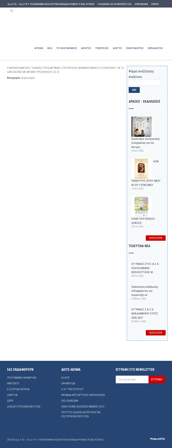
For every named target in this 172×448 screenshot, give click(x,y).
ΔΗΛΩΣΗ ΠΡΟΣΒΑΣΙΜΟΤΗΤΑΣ (24, 406)
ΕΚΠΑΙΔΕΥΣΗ (155, 48)
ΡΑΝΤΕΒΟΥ (13, 383)
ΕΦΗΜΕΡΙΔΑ (68, 383)
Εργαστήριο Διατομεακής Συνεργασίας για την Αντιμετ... (145, 143)
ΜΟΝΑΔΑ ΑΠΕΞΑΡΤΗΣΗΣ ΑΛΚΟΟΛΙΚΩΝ (83, 395)
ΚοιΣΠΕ (65, 377)
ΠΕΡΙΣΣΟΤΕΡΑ (155, 238)
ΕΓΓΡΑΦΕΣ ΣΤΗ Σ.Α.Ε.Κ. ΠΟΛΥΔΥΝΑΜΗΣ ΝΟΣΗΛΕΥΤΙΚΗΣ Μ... (145, 268)
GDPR (10, 400)
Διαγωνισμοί (28, 77)
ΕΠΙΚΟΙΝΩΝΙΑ (141, 4)
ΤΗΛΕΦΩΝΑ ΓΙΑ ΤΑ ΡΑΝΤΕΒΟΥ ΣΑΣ (115, 4)
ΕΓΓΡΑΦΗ (156, 379)
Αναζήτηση (135, 76)
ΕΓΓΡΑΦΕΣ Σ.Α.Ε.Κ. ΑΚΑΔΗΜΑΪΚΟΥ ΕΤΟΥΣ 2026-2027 (144, 313)
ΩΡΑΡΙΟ (155, 4)
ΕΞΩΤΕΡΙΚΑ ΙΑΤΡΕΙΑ (18, 389)
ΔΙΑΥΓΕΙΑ (12, 395)
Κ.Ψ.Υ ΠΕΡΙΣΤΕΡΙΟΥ (72, 389)
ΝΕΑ (49, 48)
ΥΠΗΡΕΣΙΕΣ (102, 48)
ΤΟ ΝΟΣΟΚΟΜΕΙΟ (66, 48)
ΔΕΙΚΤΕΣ (86, 48)
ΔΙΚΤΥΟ (117, 48)
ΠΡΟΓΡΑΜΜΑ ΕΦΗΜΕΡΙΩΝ (21, 377)
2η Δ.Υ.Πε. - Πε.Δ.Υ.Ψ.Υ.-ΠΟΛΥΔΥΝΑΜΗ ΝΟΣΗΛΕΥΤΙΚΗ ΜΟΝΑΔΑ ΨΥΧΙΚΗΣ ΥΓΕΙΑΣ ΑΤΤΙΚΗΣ (51, 4)
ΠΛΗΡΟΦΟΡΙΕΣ (135, 48)
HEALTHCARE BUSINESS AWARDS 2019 (82, 406)
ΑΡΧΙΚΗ (38, 48)
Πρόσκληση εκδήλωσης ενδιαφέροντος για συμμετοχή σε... (144, 291)
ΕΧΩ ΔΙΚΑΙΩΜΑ (69, 400)
